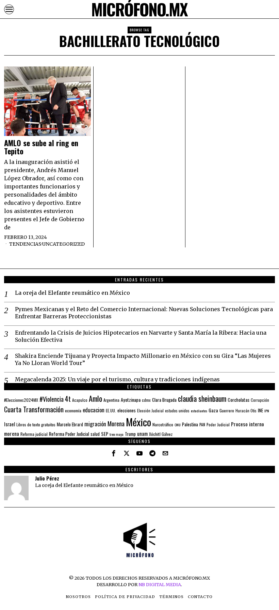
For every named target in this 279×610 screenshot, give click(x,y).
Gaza (213, 410)
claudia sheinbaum (202, 398)
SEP (104, 433)
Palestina (190, 424)
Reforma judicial (34, 434)
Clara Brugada (164, 399)
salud (95, 434)
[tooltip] (113, 453)
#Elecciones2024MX (21, 400)
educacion (93, 410)
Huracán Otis (246, 410)
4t (68, 399)
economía (73, 410)
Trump (130, 433)
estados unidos (177, 410)
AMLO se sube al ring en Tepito (41, 147)
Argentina (111, 400)
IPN (266, 410)
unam (142, 433)
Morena (116, 423)
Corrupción (260, 400)
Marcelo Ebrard (70, 424)
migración (95, 424)
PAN (202, 424)
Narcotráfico (162, 424)
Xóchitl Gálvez (161, 434)
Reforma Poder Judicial (69, 433)
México (138, 421)
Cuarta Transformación (34, 409)
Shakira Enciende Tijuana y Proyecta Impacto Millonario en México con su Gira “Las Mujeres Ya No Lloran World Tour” (143, 359)
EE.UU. (111, 410)
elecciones (126, 410)
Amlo (95, 398)
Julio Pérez (47, 478)
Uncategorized (63, 244)
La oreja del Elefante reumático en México (72, 292)
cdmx (146, 400)
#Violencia (51, 398)
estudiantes (199, 410)
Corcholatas (238, 399)
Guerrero (226, 410)
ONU (178, 424)
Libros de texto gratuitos (35, 424)
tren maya (117, 434)
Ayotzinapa (131, 399)
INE (260, 410)
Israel (9, 424)
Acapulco (79, 400)
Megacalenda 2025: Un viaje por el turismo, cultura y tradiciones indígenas (117, 379)
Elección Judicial (150, 410)
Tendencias (25, 244)
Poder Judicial (218, 424)
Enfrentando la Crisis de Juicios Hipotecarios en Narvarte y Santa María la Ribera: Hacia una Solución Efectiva (140, 336)
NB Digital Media (159, 584)
